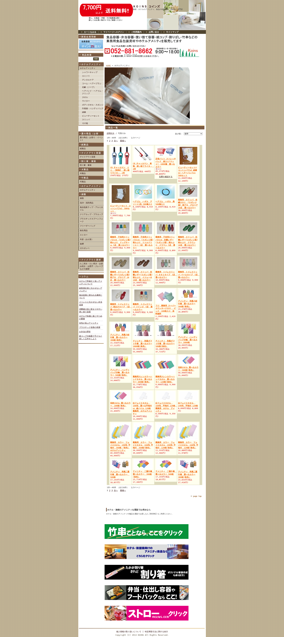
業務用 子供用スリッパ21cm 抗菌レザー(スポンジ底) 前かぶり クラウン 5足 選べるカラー (165, 242)
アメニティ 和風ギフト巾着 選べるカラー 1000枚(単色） (142, 343)
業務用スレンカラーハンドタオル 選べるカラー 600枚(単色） (142, 379)
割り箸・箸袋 (85, 165)
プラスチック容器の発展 (89, 327)
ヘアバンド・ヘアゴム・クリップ (92, 92)
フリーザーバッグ (87, 226)
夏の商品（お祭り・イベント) (91, 138)
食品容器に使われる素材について (90, 296)
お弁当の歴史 (85, 331)
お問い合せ (154, 32)
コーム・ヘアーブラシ (91, 83)
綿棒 (84, 112)
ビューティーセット (90, 116)
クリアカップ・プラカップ (91, 214)
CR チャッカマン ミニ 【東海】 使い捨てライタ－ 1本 (119, 170)
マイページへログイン (113, 32)
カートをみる (90, 32)
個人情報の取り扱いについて (128, 631)
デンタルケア (88, 80)
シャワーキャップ (89, 72)
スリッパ (86, 119)
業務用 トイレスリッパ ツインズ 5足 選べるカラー (143, 307)
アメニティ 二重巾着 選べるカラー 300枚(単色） (143, 474)
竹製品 (83, 182)
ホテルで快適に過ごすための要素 (90, 317)
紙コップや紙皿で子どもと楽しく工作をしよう (90, 337)
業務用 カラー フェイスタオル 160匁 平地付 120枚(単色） (188, 445)
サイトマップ (172, 32)
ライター (86, 101)
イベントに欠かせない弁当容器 (90, 303)
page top (197, 496)
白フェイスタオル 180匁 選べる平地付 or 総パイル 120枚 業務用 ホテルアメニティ (142, 408)
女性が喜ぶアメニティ (88, 323)
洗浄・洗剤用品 (86, 203)
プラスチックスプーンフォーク (91, 220)
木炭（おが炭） (86, 239)
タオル (85, 97)
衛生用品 (84, 230)
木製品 (83, 173)
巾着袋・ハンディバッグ (92, 108)
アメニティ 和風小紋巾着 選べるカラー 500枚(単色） (187, 303)
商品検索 (87, 55)
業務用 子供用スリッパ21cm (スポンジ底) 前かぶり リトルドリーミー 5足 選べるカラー (143, 242)
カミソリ (86, 76)
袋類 (82, 198)
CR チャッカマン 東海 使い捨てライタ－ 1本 (143, 166)
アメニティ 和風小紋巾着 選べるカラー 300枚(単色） (119, 337)
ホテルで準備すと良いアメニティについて (90, 282)
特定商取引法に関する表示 (156, 631)
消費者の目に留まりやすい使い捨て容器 (90, 310)
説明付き (110, 133)
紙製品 (83, 148)
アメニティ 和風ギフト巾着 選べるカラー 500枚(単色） (165, 343)
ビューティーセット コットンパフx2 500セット (120, 208)
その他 (85, 123)
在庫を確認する (165, 177)
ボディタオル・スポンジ (92, 105)
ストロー (84, 235)
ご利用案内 (136, 32)
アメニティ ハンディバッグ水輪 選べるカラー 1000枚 (187, 339)
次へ (116, 141)
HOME (108, 65)
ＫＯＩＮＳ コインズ (146, 6)
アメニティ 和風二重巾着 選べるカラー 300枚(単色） (187, 474)
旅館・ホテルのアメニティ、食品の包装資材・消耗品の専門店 (158, 9)
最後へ (123, 141)
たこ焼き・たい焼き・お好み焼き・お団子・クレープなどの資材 (91, 266)
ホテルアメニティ (87, 68)
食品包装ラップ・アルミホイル (91, 208)
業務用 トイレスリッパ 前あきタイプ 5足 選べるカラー (121, 307)
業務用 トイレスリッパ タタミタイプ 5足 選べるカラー (166, 274)
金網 (82, 244)
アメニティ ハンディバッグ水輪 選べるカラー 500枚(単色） (119, 372)
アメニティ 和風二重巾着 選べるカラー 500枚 (119, 474)
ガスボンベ (84, 248)
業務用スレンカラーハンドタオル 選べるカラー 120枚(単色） (165, 379)
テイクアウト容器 (87, 157)
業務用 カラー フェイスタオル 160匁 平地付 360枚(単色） (143, 445)
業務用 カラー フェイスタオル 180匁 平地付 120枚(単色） (165, 445)
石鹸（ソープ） (89, 87)
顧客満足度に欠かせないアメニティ (90, 289)
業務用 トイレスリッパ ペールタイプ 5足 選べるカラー (189, 274)
